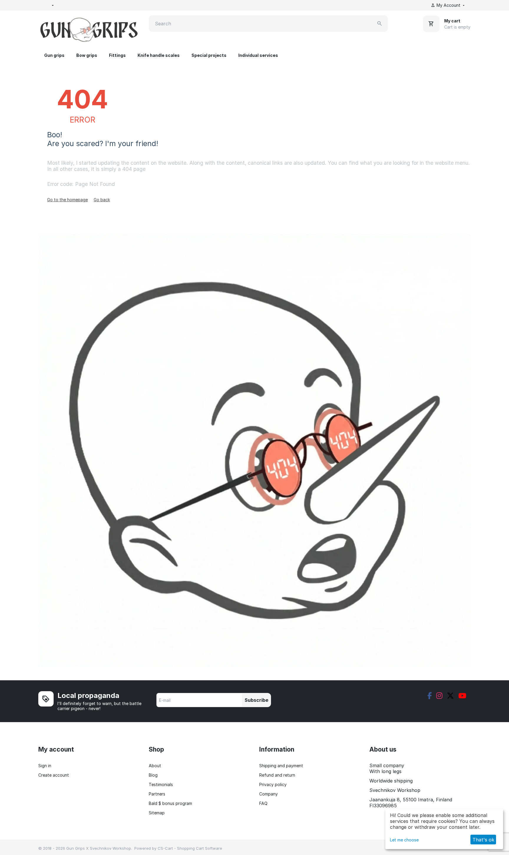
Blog (153, 775)
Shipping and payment (281, 765)
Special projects (209, 55)
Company (268, 793)
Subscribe (256, 700)
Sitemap (157, 812)
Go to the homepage (67, 199)
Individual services (258, 55)
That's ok (483, 840)
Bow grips (86, 55)
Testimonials (161, 784)
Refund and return (277, 775)
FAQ (263, 803)
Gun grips (54, 55)
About (155, 765)
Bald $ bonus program (170, 803)
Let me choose (404, 839)
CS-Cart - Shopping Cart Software (190, 848)
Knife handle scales (159, 55)
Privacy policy (273, 784)
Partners (157, 793)
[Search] (379, 23)
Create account (53, 775)
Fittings (117, 55)
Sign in (44, 765)
